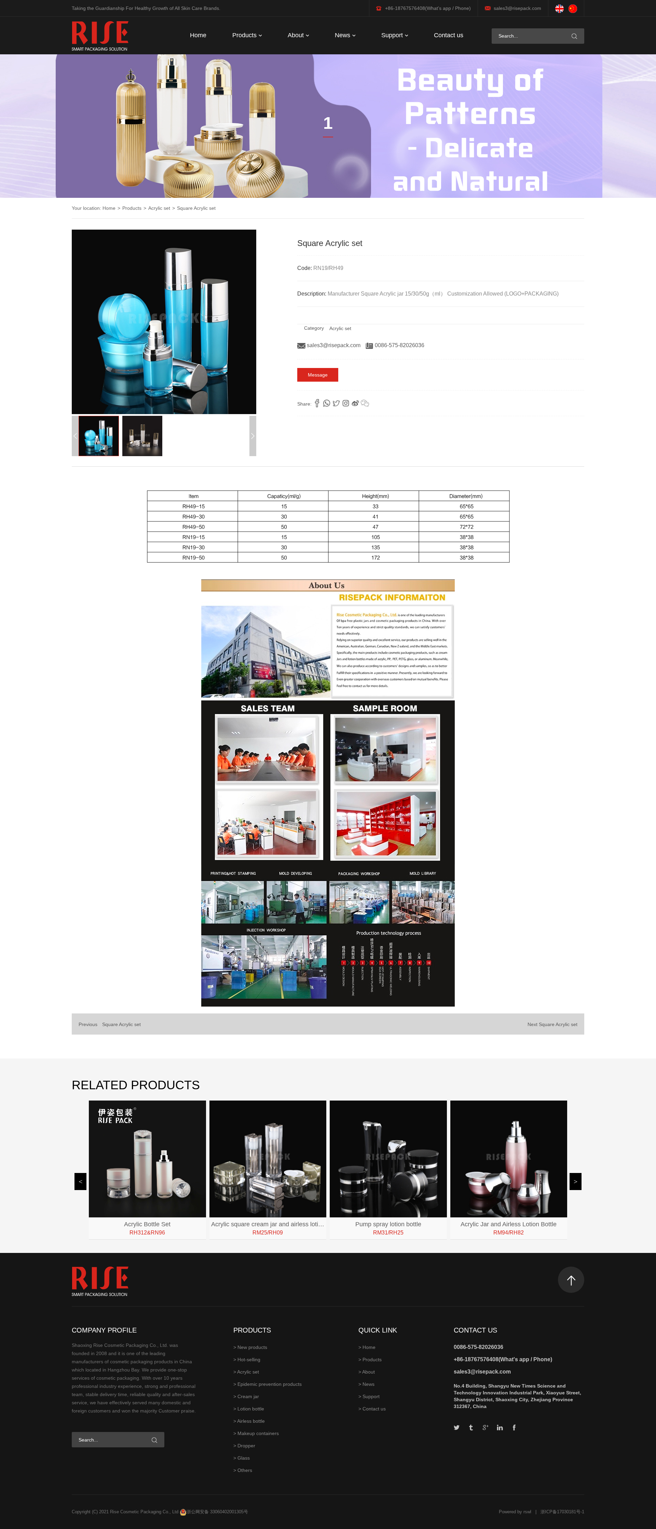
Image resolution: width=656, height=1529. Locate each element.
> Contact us (372, 1408)
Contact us (448, 35)
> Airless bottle (249, 1421)
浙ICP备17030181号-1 (562, 1511)
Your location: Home (93, 208)
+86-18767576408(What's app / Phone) (503, 1359)
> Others (242, 1470)
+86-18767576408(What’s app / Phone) (428, 8)
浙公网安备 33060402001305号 (217, 1511)
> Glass (241, 1458)
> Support (369, 1396)
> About (366, 1372)
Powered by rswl (515, 1511)
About (296, 35)
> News (366, 1384)
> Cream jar (246, 1396)
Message (318, 375)
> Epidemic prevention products (267, 1384)
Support (393, 35)
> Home (366, 1347)
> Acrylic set (246, 1372)
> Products (370, 1359)
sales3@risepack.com (517, 8)
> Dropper (244, 1445)
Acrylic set (159, 208)
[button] (252, 436)
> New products (250, 1347)
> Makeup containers (256, 1433)
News (343, 35)
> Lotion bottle (248, 1408)
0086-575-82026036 (398, 345)
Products (245, 35)
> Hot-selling (246, 1359)
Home (198, 35)
